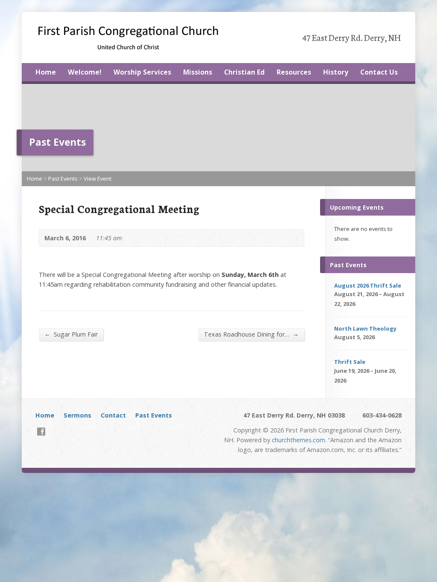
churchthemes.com (298, 440)
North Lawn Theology (365, 328)
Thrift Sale (349, 362)
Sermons (77, 415)
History (335, 72)
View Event (97, 178)
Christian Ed (244, 72)
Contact (113, 415)
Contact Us (379, 72)
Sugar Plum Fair (71, 334)
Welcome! (85, 72)
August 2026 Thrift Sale (367, 285)
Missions (197, 72)
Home (45, 72)
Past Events (63, 178)
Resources (294, 72)
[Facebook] (41, 431)
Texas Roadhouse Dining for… (251, 334)
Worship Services (142, 72)
